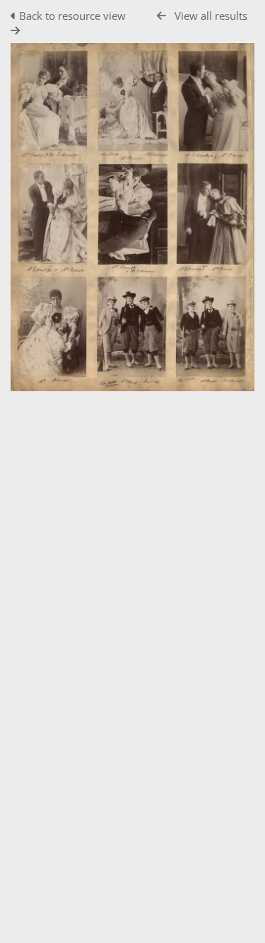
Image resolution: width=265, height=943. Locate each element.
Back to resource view (72, 15)
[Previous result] (161, 16)
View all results (211, 15)
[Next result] (15, 30)
